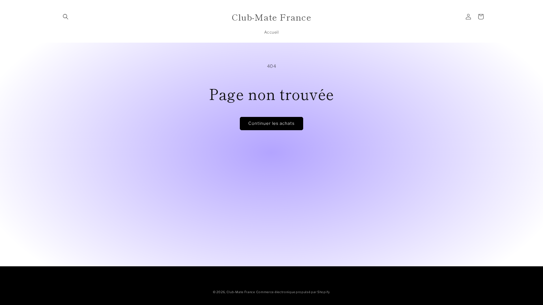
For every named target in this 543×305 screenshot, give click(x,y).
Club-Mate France (241, 292)
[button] (65, 16)
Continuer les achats (271, 123)
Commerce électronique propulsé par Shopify (293, 292)
